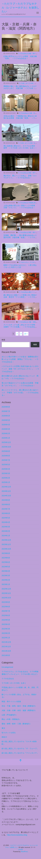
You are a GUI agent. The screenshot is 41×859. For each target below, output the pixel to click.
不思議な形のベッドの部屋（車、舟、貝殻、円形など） (20, 689)
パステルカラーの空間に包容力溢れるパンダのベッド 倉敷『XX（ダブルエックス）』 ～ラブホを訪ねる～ (20, 368)
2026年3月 (6, 429)
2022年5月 (6, 620)
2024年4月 (6, 522)
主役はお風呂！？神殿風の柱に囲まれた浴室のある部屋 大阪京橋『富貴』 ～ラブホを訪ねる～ (20, 118)
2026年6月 (6, 416)
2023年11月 (6, 544)
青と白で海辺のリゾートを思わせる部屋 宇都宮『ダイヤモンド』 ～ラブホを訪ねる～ (20, 384)
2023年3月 (6, 575)
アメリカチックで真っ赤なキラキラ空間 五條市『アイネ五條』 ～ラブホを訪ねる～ (20, 327)
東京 (3, 728)
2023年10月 (6, 549)
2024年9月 (6, 500)
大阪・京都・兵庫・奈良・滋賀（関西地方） (19, 710)
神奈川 (4, 737)
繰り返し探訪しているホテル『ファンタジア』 (20, 753)
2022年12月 (6, 589)
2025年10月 (6, 447)
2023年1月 (6, 584)
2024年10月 (6, 496)
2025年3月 (6, 473)
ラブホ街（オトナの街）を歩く (29, 83)
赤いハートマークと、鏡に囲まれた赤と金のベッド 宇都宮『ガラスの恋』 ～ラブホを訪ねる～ (20, 392)
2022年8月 (6, 607)
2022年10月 (6, 598)
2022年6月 (6, 615)
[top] (20, 760)
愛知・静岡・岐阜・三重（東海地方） (16, 724)
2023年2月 (6, 580)
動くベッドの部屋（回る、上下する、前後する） (19, 696)
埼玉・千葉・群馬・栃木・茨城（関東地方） (19, 706)
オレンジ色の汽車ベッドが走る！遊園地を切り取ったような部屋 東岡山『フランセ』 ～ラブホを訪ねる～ (20, 359)
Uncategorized (7, 667)
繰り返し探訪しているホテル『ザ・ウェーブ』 (20, 748)
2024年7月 (6, 509)
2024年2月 (6, 531)
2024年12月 (6, 487)
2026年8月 (6, 407)
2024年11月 (6, 491)
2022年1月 (6, 638)
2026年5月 (6, 420)
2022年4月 (6, 624)
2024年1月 (6, 536)
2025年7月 (6, 460)
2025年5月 (6, 464)
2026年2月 (6, 433)
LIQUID (20, 849)
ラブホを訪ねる (23, 53)
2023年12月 (6, 540)
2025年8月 (6, 456)
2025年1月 (6, 482)
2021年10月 (6, 651)
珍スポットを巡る (9, 733)
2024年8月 (6, 504)
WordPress (24, 851)
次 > (25, 334)
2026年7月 (6, 411)
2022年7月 (6, 611)
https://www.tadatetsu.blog (17, 835)
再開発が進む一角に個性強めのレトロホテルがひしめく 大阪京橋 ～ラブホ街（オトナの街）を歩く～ (20, 88)
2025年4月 (6, 469)
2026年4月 (6, 425)
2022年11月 (6, 593)
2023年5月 (6, 567)
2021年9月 (6, 655)
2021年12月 (6, 642)
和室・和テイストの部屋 (11, 701)
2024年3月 (6, 527)
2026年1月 (6, 438)
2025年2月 (6, 478)
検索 (3, 340)
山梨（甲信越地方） (9, 715)
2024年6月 (6, 513)
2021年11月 (6, 646)
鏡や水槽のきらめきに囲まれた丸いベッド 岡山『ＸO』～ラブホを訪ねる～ (20, 377)
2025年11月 (6, 442)
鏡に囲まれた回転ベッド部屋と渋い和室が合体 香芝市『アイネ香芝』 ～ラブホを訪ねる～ (20, 297)
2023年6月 (6, 562)
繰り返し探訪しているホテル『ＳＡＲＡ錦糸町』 (19, 743)
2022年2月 (6, 633)
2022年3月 (6, 629)
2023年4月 (6, 571)
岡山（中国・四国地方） (11, 719)
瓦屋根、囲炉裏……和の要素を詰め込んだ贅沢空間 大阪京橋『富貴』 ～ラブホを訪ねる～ (20, 237)
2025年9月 (6, 451)
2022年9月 (6, 602)
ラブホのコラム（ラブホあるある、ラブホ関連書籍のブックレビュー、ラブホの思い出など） (20, 673)
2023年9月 (6, 553)
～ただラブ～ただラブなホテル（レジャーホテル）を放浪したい (20, 7)
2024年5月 (6, 518)
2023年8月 (6, 558)
